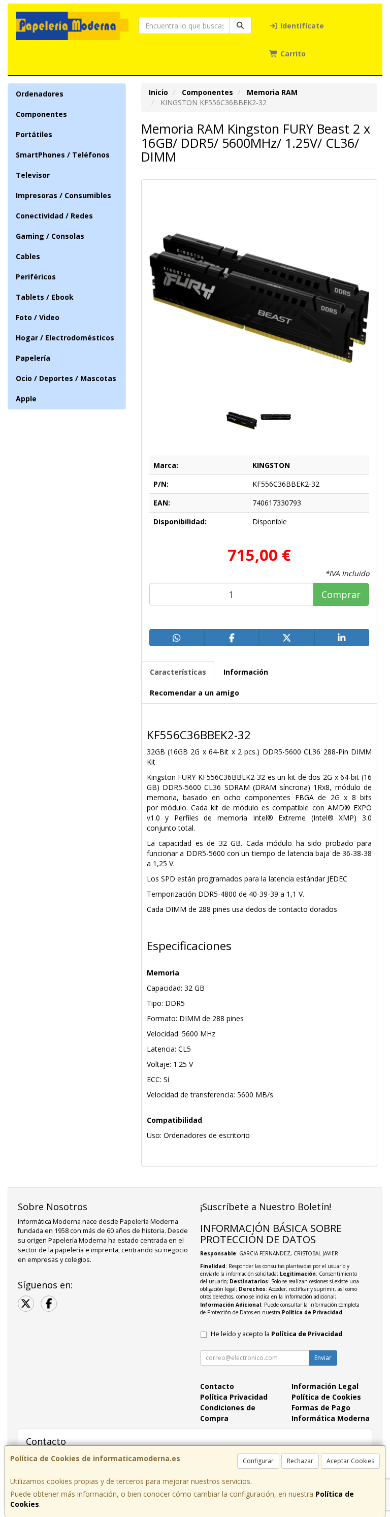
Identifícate (301, 25)
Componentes (41, 114)
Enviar (323, 1357)
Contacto (217, 1386)
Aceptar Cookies (350, 1461)
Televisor (33, 175)
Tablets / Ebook (45, 297)
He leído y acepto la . (277, 1334)
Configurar (258, 1461)
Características (178, 672)
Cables (28, 256)
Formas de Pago (320, 1407)
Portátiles (34, 134)
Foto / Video (37, 317)
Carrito (292, 53)
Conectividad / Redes (54, 215)
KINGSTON (271, 465)
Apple (26, 398)
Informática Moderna (330, 1418)
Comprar (341, 594)
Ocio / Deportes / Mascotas (66, 378)
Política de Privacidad (312, 1312)
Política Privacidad (234, 1397)
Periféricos (36, 276)
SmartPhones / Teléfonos (63, 155)
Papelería (33, 358)
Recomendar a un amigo (194, 693)
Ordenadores (39, 94)
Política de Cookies (326, 1397)
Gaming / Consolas (50, 236)
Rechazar (300, 1461)
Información (245, 672)
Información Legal (325, 1386)
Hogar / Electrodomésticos (65, 337)
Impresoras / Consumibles (63, 195)
